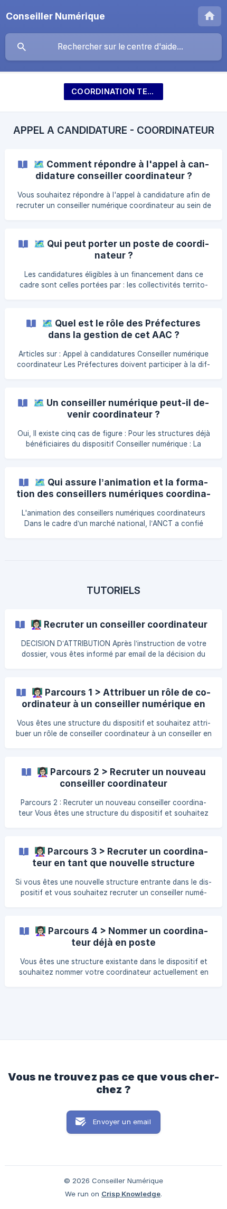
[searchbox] (113, 47)
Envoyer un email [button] (121, 1121)
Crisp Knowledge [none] (130, 1194)
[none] (55, 16)
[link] (113, 184)
